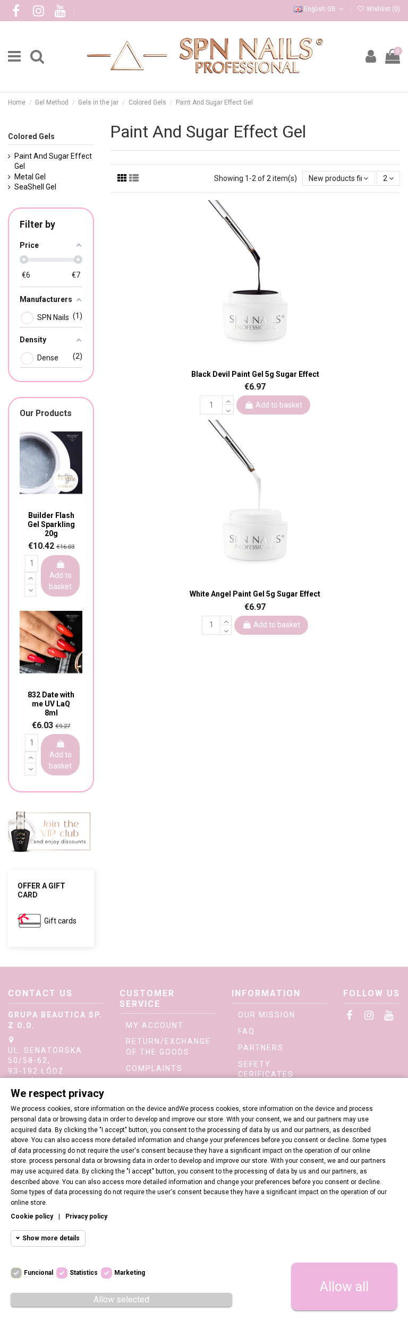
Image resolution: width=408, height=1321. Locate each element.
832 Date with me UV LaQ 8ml (51, 703)
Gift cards (60, 921)
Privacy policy (86, 1216)
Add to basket (279, 405)
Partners (261, 1047)
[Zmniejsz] (228, 410)
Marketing (129, 1272)
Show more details (51, 1238)
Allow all (344, 1286)
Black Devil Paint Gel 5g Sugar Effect (255, 374)
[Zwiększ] (228, 400)
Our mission (266, 1015)
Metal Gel (30, 176)
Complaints (154, 1068)
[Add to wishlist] (247, 358)
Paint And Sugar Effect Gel (53, 161)
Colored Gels (31, 136)
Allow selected (121, 1299)
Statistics (84, 1272)
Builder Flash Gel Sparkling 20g (51, 524)
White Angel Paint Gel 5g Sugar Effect (255, 594)
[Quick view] (262, 358)
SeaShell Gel (35, 187)
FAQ (246, 1031)
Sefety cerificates (266, 1069)
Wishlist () (382, 9)
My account (155, 1025)
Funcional (38, 1272)
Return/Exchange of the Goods (168, 1046)
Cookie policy (32, 1216)
